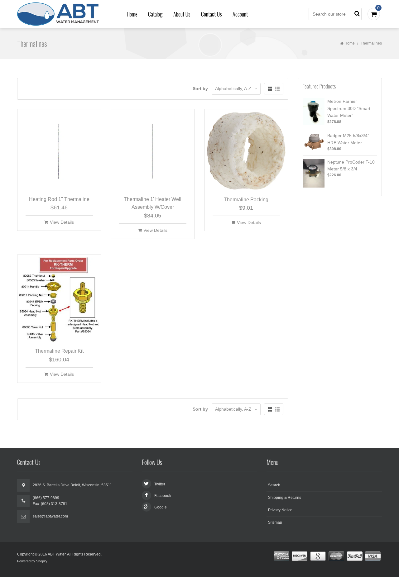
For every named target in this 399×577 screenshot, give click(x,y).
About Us (181, 14)
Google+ (161, 507)
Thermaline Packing (246, 199)
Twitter (159, 484)
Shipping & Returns (284, 497)
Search (274, 485)
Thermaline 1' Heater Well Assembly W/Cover (152, 203)
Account (240, 14)
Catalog (155, 14)
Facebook (162, 496)
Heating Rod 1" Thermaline (59, 199)
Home (132, 14)
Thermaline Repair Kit (59, 351)
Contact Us (211, 14)
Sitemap (275, 522)
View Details (62, 222)
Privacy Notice (280, 510)
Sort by (200, 88)
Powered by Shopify (32, 561)
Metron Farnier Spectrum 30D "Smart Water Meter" (348, 108)
